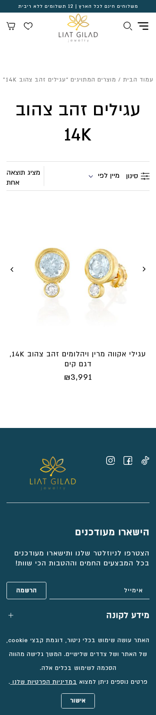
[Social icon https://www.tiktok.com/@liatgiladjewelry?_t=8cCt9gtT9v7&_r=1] (145, 460)
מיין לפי (109, 175)
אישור (78, 701)
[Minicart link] (10, 27)
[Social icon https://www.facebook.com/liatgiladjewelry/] (128, 460)
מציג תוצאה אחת (23, 177)
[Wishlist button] (28, 27)
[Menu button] (143, 26)
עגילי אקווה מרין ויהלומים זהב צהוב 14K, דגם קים (78, 359)
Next (12, 269)
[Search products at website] (128, 27)
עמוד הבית (138, 80)
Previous (143, 269)
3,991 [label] (78, 377)
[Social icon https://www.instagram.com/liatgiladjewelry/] (110, 460)
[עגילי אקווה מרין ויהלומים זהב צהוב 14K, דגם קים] (78, 273)
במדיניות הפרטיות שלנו (43, 682)
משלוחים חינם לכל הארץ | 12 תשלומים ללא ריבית (78, 6)
